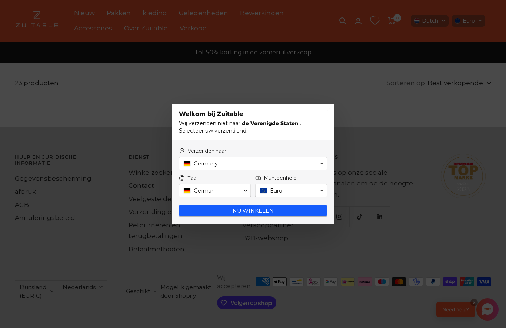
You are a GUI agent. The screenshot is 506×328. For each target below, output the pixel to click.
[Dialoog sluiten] (329, 110)
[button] (253, 163)
